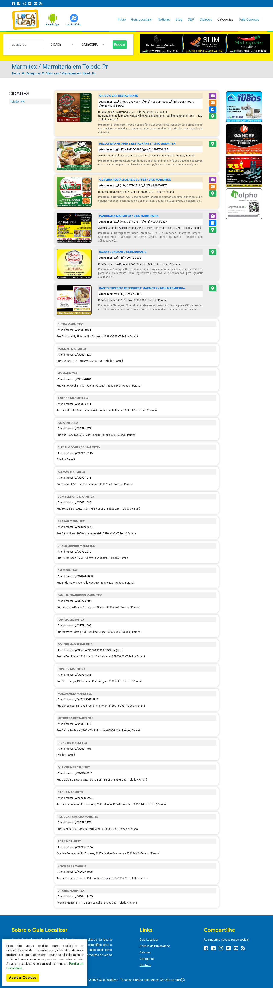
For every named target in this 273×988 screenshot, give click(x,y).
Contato (145, 965)
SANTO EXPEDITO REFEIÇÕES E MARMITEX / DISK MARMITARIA (142, 288)
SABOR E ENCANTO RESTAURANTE (122, 252)
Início (122, 19)
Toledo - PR (17, 101)
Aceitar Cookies (23, 978)
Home (16, 73)
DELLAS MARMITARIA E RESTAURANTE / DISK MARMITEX (137, 143)
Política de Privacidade (155, 946)
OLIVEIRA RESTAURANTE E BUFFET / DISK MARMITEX (135, 179)
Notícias (164, 19)
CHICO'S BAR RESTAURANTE (118, 95)
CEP (191, 19)
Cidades (206, 19)
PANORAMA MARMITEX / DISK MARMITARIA (128, 215)
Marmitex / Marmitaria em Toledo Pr (70, 73)
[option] (205, 43)
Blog (179, 19)
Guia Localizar (141, 19)
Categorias (225, 19)
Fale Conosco (249, 19)
